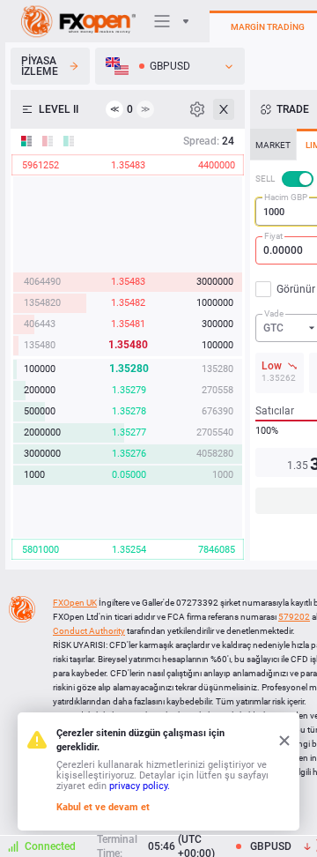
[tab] (273, 144)
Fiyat (273, 236)
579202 (294, 617)
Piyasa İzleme (39, 66)
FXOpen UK (75, 602)
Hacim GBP (285, 197)
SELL (265, 178)
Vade (274, 313)
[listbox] (170, 66)
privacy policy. (139, 786)
